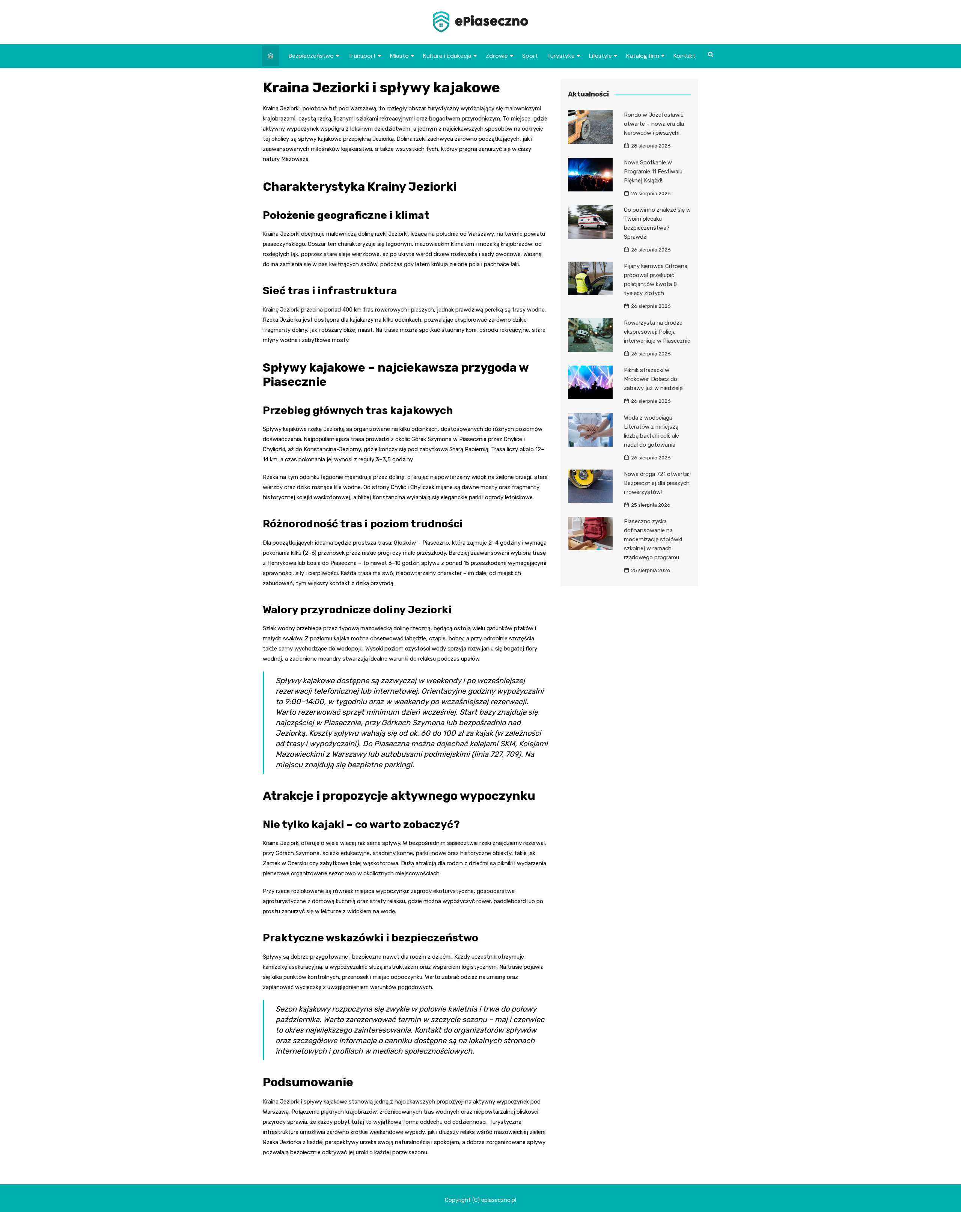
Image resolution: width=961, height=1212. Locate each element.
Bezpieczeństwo (311, 56)
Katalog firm (642, 56)
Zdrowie (497, 56)
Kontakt (684, 56)
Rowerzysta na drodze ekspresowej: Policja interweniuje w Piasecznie (657, 331)
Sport (530, 56)
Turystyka (561, 56)
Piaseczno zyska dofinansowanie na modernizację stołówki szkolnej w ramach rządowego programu (653, 539)
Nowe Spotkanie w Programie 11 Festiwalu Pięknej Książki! (653, 171)
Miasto (399, 56)
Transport (362, 56)
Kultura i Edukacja (447, 56)
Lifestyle (600, 56)
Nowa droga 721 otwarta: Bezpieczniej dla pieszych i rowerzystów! (657, 483)
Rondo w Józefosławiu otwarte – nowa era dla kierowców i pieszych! (654, 123)
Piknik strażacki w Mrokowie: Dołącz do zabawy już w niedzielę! (654, 379)
